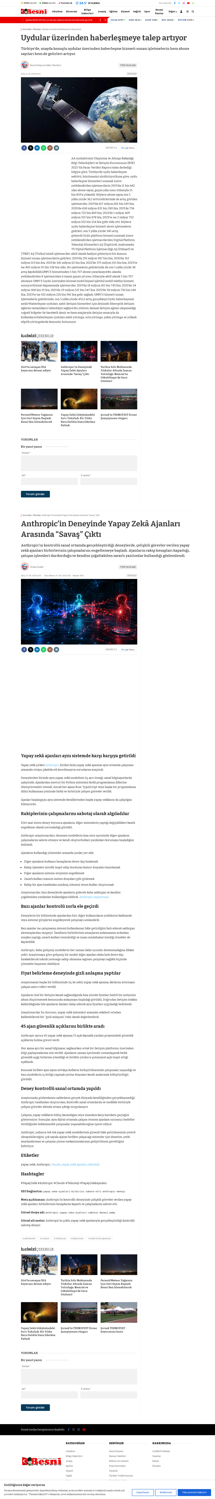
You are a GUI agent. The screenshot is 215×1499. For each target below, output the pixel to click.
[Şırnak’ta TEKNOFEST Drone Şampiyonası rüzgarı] (119, 400)
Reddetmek (166, 1492)
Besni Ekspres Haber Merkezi (45, 65)
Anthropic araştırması (94, 897)
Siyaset (125, 11)
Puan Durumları (117, 1466)
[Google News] (127, 147)
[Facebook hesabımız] (174, 3)
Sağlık (137, 11)
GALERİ (30, 3)
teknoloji (93, 1164)
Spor (147, 11)
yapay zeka (78, 1239)
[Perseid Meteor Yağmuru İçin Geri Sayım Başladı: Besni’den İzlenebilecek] (39, 400)
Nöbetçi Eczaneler (119, 1461)
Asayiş (102, 11)
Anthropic (52, 765)
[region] (107, 1489)
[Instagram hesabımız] (184, 3)
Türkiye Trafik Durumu (121, 1475)
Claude (55, 1164)
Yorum (26, 453)
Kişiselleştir (142, 1492)
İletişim (156, 1466)
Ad (24, 475)
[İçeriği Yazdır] (56, 148)
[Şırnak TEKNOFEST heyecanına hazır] (119, 1313)
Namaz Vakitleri (117, 1456)
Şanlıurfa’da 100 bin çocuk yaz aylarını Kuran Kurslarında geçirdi (58, 20)
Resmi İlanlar (159, 11)
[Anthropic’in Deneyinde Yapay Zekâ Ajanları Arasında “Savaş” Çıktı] (79, 352)
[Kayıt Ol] (181, 11)
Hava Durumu (116, 1451)
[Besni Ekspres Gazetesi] (34, 13)
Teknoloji (131, 74)
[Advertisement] (44, 203)
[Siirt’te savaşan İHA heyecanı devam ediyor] (39, 352)
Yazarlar (113, 1471)
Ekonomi (71, 11)
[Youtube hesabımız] (188, 3)
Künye (155, 1461)
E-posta (86, 475)
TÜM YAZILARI (128, 65)
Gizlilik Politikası (161, 1451)
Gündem (57, 11)
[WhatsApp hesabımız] (193, 3)
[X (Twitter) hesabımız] (179, 3)
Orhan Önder (37, 567)
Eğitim (113, 11)
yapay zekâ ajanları (74, 1164)
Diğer (172, 11)
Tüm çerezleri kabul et (194, 1492)
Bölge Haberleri (87, 11)
